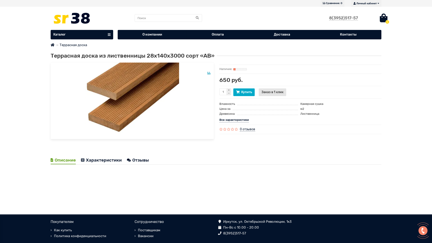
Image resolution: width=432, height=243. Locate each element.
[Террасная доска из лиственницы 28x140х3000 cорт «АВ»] (132, 101)
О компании (152, 34)
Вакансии (145, 236)
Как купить (63, 230)
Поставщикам (149, 230)
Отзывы (140, 160)
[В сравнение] (209, 73)
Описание (65, 160)
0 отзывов (247, 129)
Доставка (282, 34)
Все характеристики (234, 120)
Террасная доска (73, 45)
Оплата (218, 34)
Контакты (348, 34)
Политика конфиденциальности (80, 236)
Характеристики (104, 160)
